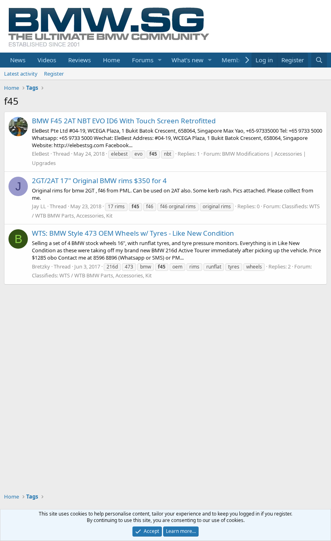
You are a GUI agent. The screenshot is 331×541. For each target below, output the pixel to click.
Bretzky (41, 266)
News (17, 60)
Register (54, 73)
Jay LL (39, 206)
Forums (142, 60)
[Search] (319, 60)
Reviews (79, 60)
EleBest (40, 153)
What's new (187, 60)
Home (111, 60)
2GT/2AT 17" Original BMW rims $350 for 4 (99, 180)
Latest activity (21, 73)
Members (235, 60)
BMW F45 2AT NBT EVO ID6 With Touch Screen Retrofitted (124, 120)
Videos (47, 60)
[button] (160, 60)
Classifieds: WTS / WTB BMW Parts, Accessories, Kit (92, 275)
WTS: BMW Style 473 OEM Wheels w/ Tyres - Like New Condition (133, 233)
